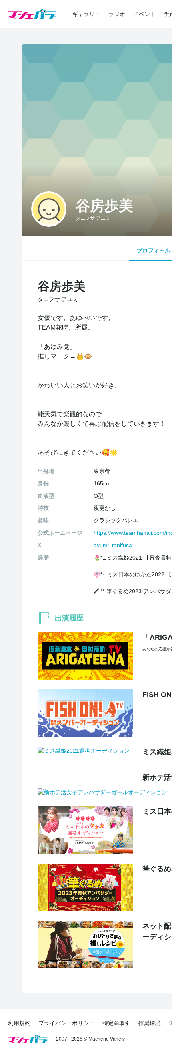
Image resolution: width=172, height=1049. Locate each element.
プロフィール (153, 250)
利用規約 (19, 1023)
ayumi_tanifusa (113, 545)
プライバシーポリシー (66, 1023)
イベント (144, 14)
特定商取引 (116, 1023)
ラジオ (116, 14)
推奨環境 (149, 1023)
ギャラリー (86, 14)
